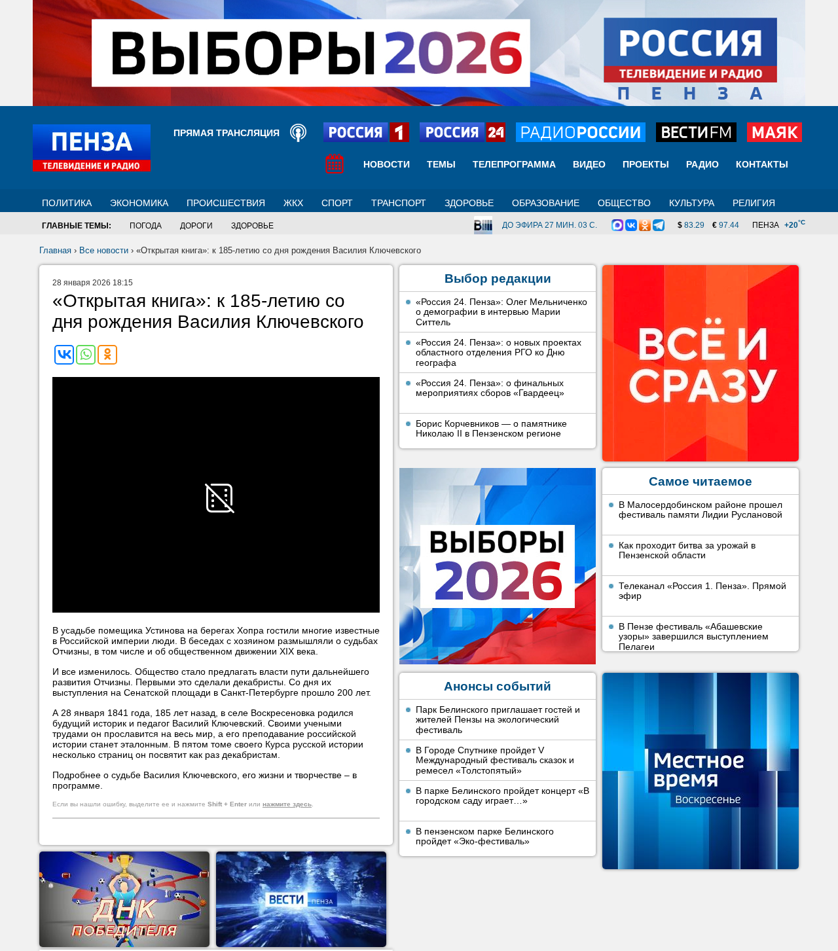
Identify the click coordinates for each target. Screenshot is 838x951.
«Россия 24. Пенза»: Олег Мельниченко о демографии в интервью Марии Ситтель (501, 312)
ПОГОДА (146, 225)
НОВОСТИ (386, 164)
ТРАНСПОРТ (398, 203)
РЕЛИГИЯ (754, 203)
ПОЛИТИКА (67, 203)
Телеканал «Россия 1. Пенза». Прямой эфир (702, 591)
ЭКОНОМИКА (139, 203)
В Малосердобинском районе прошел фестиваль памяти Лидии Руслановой (700, 510)
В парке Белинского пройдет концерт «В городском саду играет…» (502, 796)
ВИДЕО (589, 164)
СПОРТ (337, 203)
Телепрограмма (514, 164)
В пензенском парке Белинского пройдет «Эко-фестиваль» (485, 836)
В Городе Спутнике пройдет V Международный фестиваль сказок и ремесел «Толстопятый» (495, 760)
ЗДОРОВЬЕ (469, 203)
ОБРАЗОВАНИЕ (545, 203)
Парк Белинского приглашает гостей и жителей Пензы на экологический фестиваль (498, 719)
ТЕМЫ (441, 164)
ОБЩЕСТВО (624, 203)
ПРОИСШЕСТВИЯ (226, 203)
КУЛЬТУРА (691, 203)
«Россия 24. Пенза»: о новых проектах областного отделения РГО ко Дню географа (498, 352)
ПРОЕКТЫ (646, 164)
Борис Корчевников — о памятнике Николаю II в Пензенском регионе (491, 429)
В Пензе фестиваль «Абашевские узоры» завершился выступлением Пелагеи (694, 636)
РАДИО (702, 164)
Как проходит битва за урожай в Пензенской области (687, 550)
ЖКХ (293, 203)
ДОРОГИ (196, 225)
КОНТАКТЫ (762, 164)
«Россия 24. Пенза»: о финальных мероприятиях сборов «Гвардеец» (490, 388)
